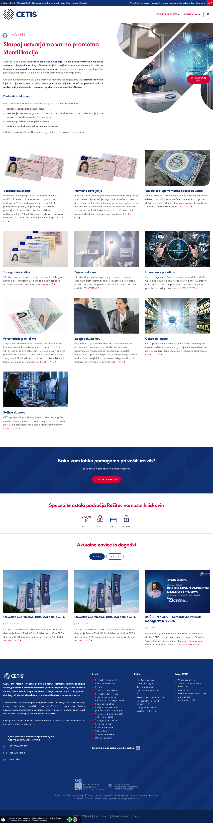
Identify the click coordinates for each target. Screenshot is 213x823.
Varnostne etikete (104, 734)
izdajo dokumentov (22, 86)
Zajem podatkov (85, 272)
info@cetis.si (14, 759)
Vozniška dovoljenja (17, 191)
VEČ (35, 724)
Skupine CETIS (22, 720)
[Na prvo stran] (20, 14)
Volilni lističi (102, 731)
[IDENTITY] (100, 522)
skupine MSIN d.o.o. (72, 720)
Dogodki (83, 3)
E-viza (98, 687)
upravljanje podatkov (70, 83)
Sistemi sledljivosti (147, 711)
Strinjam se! (69, 819)
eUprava (77, 86)
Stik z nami (200, 3)
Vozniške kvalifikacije (139, 3)
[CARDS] (113, 522)
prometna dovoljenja (51, 61)
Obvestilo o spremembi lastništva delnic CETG (34, 617)
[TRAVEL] (86, 522)
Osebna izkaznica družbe (192, 693)
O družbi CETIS (23, 3)
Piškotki (115, 816)
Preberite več (183, 207)
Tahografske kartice (159, 3)
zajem (50, 83)
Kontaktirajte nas (106, 479)
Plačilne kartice (103, 724)
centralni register (43, 86)
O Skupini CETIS (8, 3)
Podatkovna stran (105, 704)
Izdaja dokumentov (87, 339)
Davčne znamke (104, 738)
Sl (209, 3)
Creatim (136, 816)
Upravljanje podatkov (160, 272)
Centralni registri (156, 339)
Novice (75, 3)
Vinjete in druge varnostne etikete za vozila (174, 191)
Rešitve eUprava (14, 412)
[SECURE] (126, 522)
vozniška (31, 61)
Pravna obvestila (101, 816)
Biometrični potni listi (107, 680)
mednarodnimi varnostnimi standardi (36, 68)
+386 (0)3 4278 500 (17, 746)
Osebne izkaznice (105, 683)
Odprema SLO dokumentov (182, 3)
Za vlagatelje (185, 697)
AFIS (139, 694)
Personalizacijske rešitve (19, 339)
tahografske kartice (24, 65)
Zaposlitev (65, 3)
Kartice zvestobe (104, 727)
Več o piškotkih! (75, 819)
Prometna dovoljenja (88, 191)
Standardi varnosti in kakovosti (45, 3)
